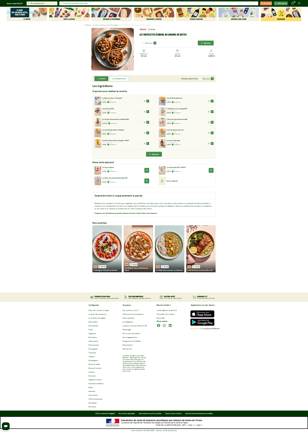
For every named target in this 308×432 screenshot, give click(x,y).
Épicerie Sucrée (95, 368)
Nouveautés (93, 326)
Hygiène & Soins (95, 380)
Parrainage (127, 330)
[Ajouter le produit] (154, 43)
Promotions (93, 395)
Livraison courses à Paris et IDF (135, 326)
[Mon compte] (299, 3)
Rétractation (128, 345)
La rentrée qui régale (97, 318)
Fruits (91, 330)
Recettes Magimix (113, 25)
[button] (107, 248)
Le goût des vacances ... (98, 314)
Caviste (92, 372)
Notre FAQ (161, 318)
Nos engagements (130, 337)
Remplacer (113, 102)
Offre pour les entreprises (133, 314)
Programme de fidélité (132, 341)
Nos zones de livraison (131, 333)
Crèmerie (92, 353)
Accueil (95, 25)
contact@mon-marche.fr (167, 310)
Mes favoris (282, 3)
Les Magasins (128, 322)
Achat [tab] (102, 78)
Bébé (91, 387)
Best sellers (93, 322)
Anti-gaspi (93, 403)
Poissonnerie (94, 345)
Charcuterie (93, 341)
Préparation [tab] (120, 78)
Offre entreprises (96, 399)
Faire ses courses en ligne (99, 310)
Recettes (267, 3)
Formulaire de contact (166, 314)
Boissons (92, 376)
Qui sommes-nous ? (131, 310)
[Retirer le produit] (142, 43)
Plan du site (127, 349)
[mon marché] (15, 3)
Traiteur (92, 357)
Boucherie (93, 337)
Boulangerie (93, 360)
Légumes (92, 333)
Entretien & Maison (96, 383)
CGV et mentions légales (105, 413)
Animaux (92, 391)
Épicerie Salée (94, 364)
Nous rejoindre (128, 318)
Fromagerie (93, 349)
